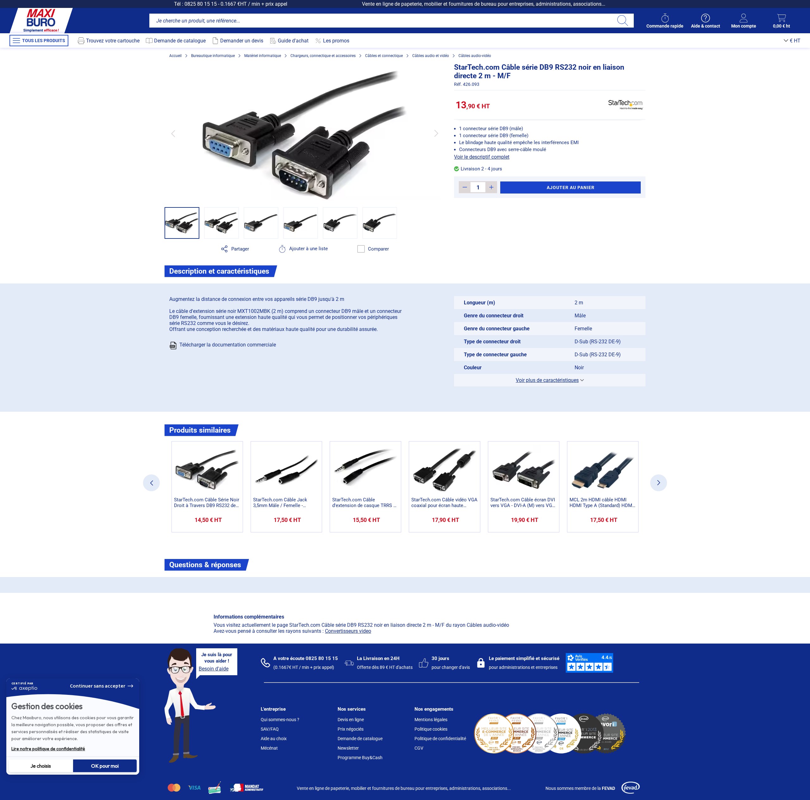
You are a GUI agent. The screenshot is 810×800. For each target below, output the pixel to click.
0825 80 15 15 (200, 4)
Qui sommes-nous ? (280, 719)
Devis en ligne (351, 719)
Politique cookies (430, 729)
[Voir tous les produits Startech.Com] (625, 105)
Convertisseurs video (348, 631)
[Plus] (491, 187)
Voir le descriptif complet (481, 157)
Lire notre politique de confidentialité (48, 749)
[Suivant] (436, 133)
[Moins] (464, 187)
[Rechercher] (622, 20)
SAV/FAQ (270, 729)
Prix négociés (351, 729)
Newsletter (348, 748)
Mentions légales (430, 719)
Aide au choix (274, 738)
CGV (418, 748)
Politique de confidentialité (440, 738)
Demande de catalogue (360, 738)
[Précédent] (173, 133)
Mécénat (269, 748)
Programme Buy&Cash (360, 757)
